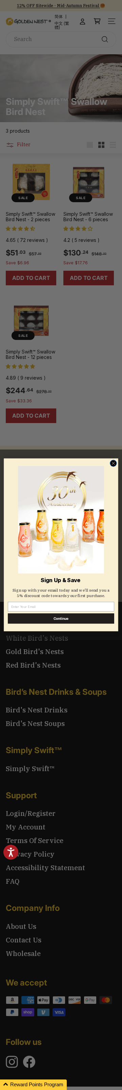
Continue (61, 619)
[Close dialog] (113, 463)
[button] (33, 1084)
